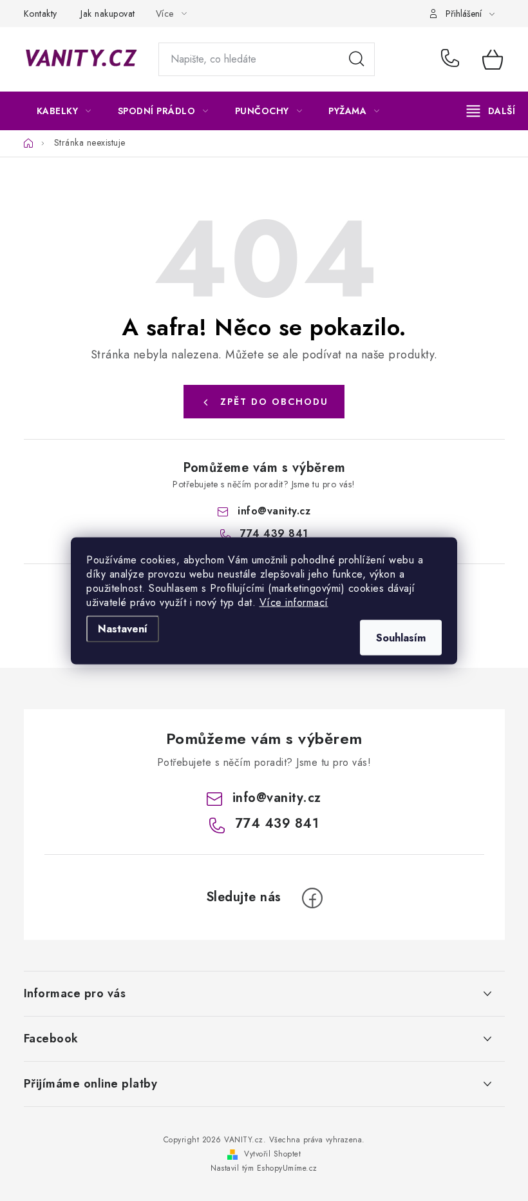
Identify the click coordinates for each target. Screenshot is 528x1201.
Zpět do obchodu (274, 401)
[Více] (491, 111)
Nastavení (122, 628)
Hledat (357, 59)
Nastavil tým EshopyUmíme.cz (264, 1168)
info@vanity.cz (274, 510)
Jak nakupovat (107, 13)
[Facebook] (312, 898)
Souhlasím (401, 637)
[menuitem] (64, 111)
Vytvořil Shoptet (272, 1154)
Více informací (293, 601)
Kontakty (40, 13)
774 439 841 (452, 59)
